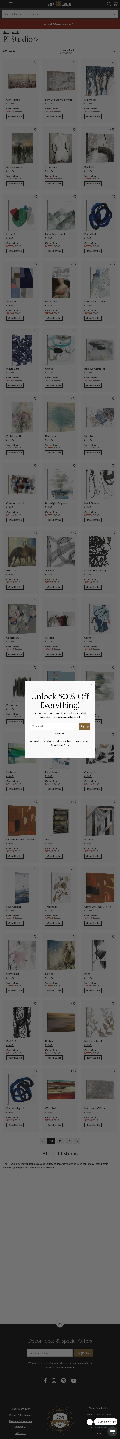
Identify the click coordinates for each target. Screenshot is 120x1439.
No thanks (60, 733)
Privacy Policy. (63, 745)
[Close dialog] (92, 684)
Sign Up (85, 726)
